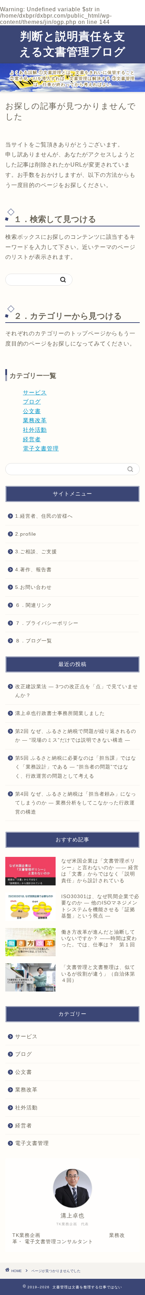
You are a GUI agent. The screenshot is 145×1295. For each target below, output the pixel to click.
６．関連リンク (33, 605)
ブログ (32, 402)
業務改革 (35, 420)
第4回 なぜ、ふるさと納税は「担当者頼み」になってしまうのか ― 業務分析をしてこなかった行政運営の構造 (75, 803)
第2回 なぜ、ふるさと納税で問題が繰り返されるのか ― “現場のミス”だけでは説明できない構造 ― (75, 736)
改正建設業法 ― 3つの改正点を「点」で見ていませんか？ (76, 691)
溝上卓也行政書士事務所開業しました (60, 713)
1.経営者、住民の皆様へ (44, 516)
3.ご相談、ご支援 (36, 551)
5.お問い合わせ (33, 587)
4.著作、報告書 (33, 569)
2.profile (25, 534)
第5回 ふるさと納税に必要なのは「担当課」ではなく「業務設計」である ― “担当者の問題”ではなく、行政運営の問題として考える (75, 767)
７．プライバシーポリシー (46, 623)
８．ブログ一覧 (33, 640)
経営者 (32, 439)
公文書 (32, 411)
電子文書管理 (41, 449)
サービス (35, 393)
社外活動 (35, 430)
